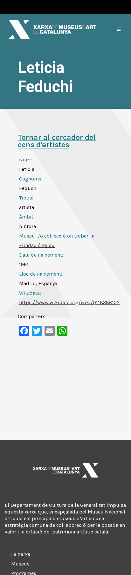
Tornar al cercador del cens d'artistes (57, 141)
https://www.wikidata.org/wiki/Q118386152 (69, 302)
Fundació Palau (37, 245)
